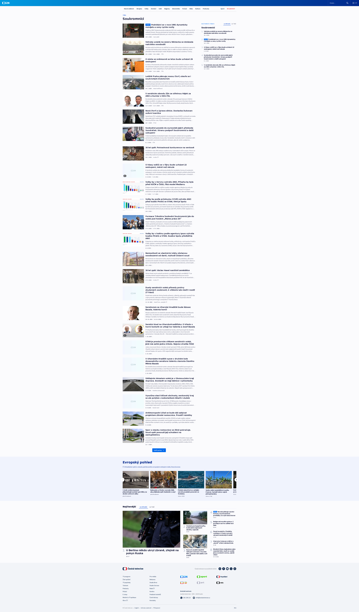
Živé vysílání (126, 579)
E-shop (125, 594)
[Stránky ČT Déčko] (183, 582)
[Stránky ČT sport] (202, 577)
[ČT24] (5, 3)
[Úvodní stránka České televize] (133, 568)
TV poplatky (126, 582)
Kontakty (153, 600)
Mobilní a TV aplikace (129, 597)
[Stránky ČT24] (183, 577)
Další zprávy (158, 450)
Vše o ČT (125, 600)
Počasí (184, 9)
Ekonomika (176, 9)
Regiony (167, 9)
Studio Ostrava (154, 585)
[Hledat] (347, 3)
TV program (126, 576)
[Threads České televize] (234, 568)
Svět (160, 9)
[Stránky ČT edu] (219, 582)
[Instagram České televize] (219, 568)
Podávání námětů (155, 594)
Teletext (125, 585)
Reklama (152, 579)
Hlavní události (129, 9)
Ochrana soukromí (146, 608)
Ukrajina (139, 9)
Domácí (153, 9)
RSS (235, 608)
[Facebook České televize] (223, 568)
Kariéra (152, 591)
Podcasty (206, 9)
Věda (191, 9)
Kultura (197, 9)
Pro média (153, 576)
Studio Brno (153, 582)
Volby (146, 9)
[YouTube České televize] (227, 568)
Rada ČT (152, 588)
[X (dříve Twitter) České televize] (231, 568)
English (137, 608)
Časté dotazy (154, 597)
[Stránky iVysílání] (221, 577)
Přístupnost (156, 608)
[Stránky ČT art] (200, 582)
